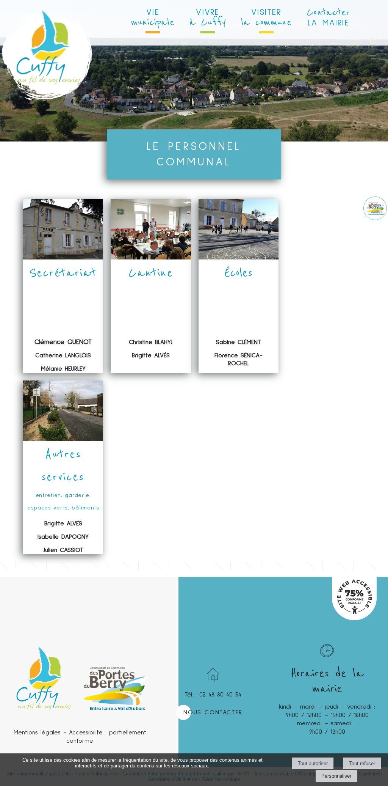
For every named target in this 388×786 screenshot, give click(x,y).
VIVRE (207, 18)
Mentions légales (37, 732)
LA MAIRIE (328, 16)
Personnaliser (336, 776)
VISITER (266, 18)
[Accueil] (47, 27)
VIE (152, 18)
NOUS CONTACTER (212, 712)
